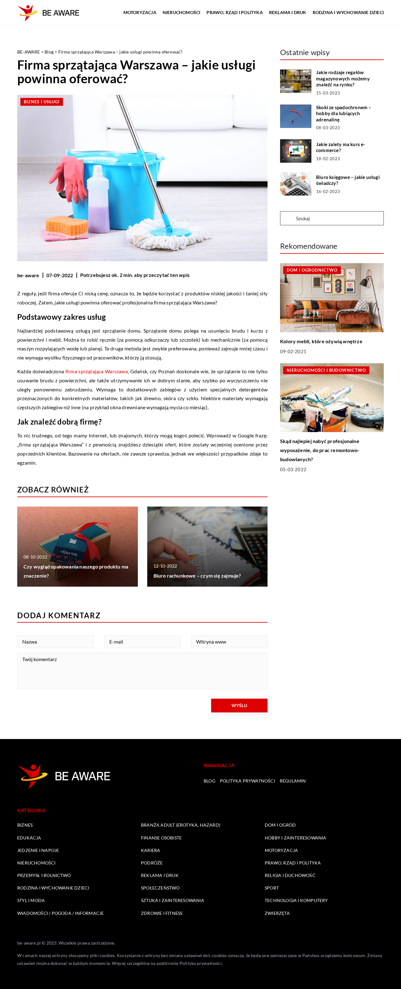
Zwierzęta (277, 913)
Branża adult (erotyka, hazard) (180, 825)
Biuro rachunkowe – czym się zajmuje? (197, 576)
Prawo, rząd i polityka (234, 12)
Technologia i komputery (296, 900)
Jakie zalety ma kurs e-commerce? (340, 147)
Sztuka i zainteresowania (172, 900)
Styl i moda (31, 900)
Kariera (150, 850)
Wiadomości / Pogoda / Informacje (60, 913)
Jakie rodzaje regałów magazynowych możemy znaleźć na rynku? (343, 78)
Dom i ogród (280, 825)
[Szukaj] (287, 218)
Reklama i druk (287, 12)
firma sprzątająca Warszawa (96, 371)
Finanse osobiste (161, 837)
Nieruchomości (181, 12)
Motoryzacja (139, 12)
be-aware (28, 275)
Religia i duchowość (290, 875)
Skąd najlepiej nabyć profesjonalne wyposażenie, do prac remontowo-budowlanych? (319, 450)
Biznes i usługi (42, 101)
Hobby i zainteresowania (295, 837)
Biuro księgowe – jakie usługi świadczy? (348, 180)
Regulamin (293, 780)
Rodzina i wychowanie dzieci (348, 12)
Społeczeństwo (160, 887)
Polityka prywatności (247, 780)
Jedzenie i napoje (38, 850)
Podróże (152, 862)
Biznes (25, 825)
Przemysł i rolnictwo (44, 875)
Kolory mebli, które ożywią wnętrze (321, 341)
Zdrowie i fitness (161, 913)
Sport (272, 887)
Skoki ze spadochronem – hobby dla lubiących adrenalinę (344, 113)
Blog (209, 780)
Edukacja (29, 837)
